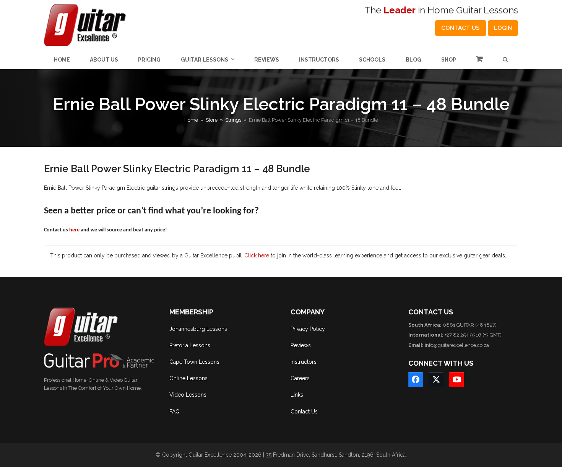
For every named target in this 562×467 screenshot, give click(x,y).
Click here (256, 255)
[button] (479, 59)
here (74, 230)
